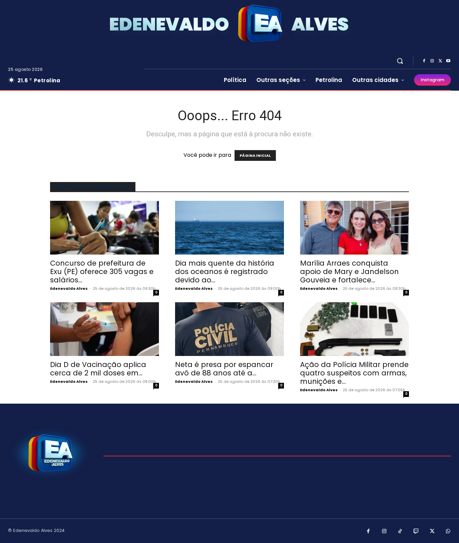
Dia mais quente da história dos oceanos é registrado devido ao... (224, 271)
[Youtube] (448, 61)
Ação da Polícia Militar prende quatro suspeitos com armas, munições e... (354, 373)
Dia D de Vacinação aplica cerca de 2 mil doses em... (98, 369)
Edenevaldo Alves (69, 288)
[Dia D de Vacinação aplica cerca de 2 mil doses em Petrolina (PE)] (104, 329)
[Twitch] (416, 531)
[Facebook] (424, 61)
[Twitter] (440, 61)
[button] (400, 61)
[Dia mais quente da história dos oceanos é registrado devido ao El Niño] (229, 228)
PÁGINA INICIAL (255, 155)
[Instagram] (432, 61)
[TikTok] (400, 531)
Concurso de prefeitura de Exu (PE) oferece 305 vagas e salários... (102, 271)
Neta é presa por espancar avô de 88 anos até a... (224, 369)
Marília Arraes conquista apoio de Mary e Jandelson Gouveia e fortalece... (349, 271)
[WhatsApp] (448, 531)
